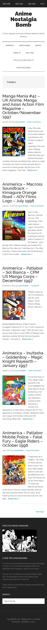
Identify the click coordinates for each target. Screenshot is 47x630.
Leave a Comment (34, 122)
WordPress (25, 622)
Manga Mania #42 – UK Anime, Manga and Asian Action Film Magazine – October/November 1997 (23, 106)
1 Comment (35, 286)
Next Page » (40, 512)
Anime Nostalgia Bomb (23, 19)
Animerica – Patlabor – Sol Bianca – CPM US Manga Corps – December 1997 (22, 274)
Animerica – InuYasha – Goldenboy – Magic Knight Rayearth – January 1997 (22, 359)
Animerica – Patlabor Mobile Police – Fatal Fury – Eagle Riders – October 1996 (22, 439)
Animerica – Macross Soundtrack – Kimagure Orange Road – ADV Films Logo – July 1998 (22, 192)
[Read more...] (32, 170)
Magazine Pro (27, 619)
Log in (33, 622)
